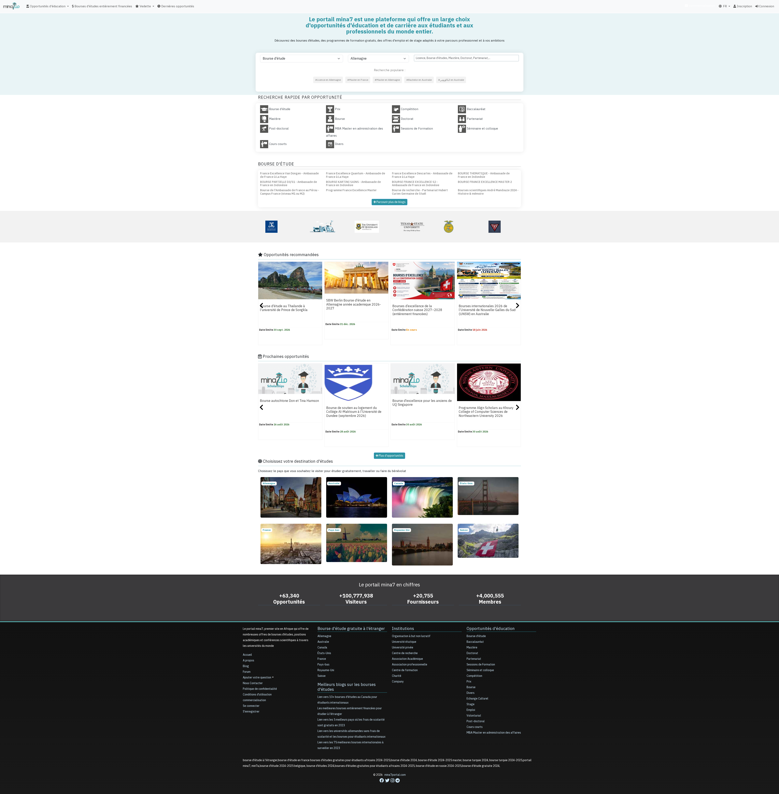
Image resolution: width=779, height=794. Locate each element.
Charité (396, 676)
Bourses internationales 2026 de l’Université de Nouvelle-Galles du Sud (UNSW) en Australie (487, 310)
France (321, 659)
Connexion (766, 6)
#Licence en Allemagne (328, 80)
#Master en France (357, 80)
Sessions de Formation (481, 664)
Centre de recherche (405, 653)
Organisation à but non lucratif (411, 636)
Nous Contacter (253, 683)
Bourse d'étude (476, 636)
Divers (471, 693)
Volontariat (474, 716)
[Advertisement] (389, 785)
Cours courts (475, 727)
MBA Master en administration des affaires (494, 733)
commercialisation (701, 5)
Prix (469, 681)
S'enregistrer (251, 711)
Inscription (744, 6)
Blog (246, 666)
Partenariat (474, 659)
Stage (471, 704)
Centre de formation (405, 670)
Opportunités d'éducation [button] (47, 6)
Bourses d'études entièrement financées (103, 6)
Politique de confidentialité (260, 689)
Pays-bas (323, 664)
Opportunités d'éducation (491, 629)
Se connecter (251, 706)
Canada (322, 647)
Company (398, 681)
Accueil (247, 655)
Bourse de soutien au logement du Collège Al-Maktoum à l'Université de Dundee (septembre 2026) (353, 412)
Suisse (321, 676)
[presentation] (261, 306)
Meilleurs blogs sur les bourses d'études (346, 686)
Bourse (471, 687)
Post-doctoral (476, 721)
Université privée (402, 647)
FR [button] (724, 6)
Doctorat (472, 653)
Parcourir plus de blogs (391, 202)
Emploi (471, 710)
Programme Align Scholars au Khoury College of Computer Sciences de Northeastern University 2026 (486, 412)
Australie (323, 642)
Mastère (472, 647)
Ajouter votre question (257, 677)
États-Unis (324, 653)
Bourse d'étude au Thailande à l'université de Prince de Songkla (284, 308)
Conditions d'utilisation (257, 694)
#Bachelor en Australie (419, 80)
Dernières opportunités (177, 6)
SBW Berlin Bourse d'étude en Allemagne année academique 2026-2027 (353, 304)
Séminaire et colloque (480, 670)
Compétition (474, 676)
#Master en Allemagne (387, 80)
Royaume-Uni (325, 670)
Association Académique (407, 659)
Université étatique (404, 642)
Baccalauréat (475, 642)
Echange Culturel (477, 698)
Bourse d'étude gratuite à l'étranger (351, 629)
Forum (247, 672)
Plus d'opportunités (390, 456)
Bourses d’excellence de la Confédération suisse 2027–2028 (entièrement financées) (417, 310)
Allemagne (324, 636)
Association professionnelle (409, 664)
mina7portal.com (395, 775)
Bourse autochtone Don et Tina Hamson (289, 400)
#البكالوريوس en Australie (451, 80)
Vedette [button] (145, 6)
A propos (248, 660)
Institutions (403, 629)
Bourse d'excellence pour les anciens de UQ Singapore (422, 402)
